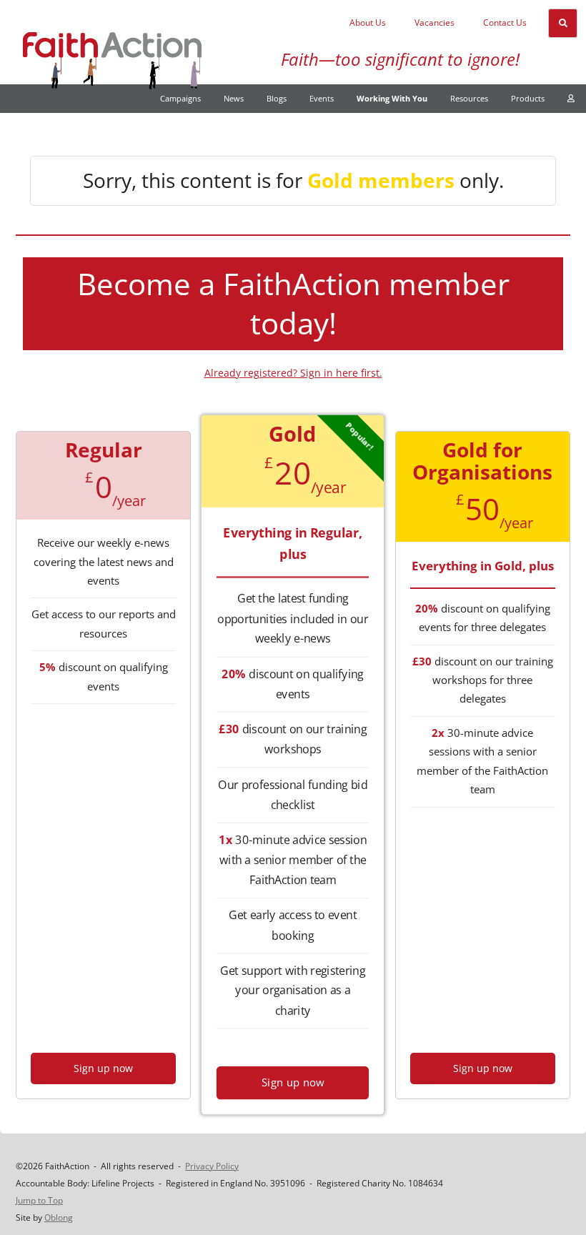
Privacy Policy (212, 1166)
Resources (469, 98)
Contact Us (505, 22)
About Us (367, 22)
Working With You (392, 98)
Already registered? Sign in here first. (293, 373)
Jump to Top (39, 1200)
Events (321, 98)
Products (528, 98)
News (234, 98)
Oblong (58, 1217)
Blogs (277, 98)
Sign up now (103, 1068)
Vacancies (434, 22)
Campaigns (180, 98)
